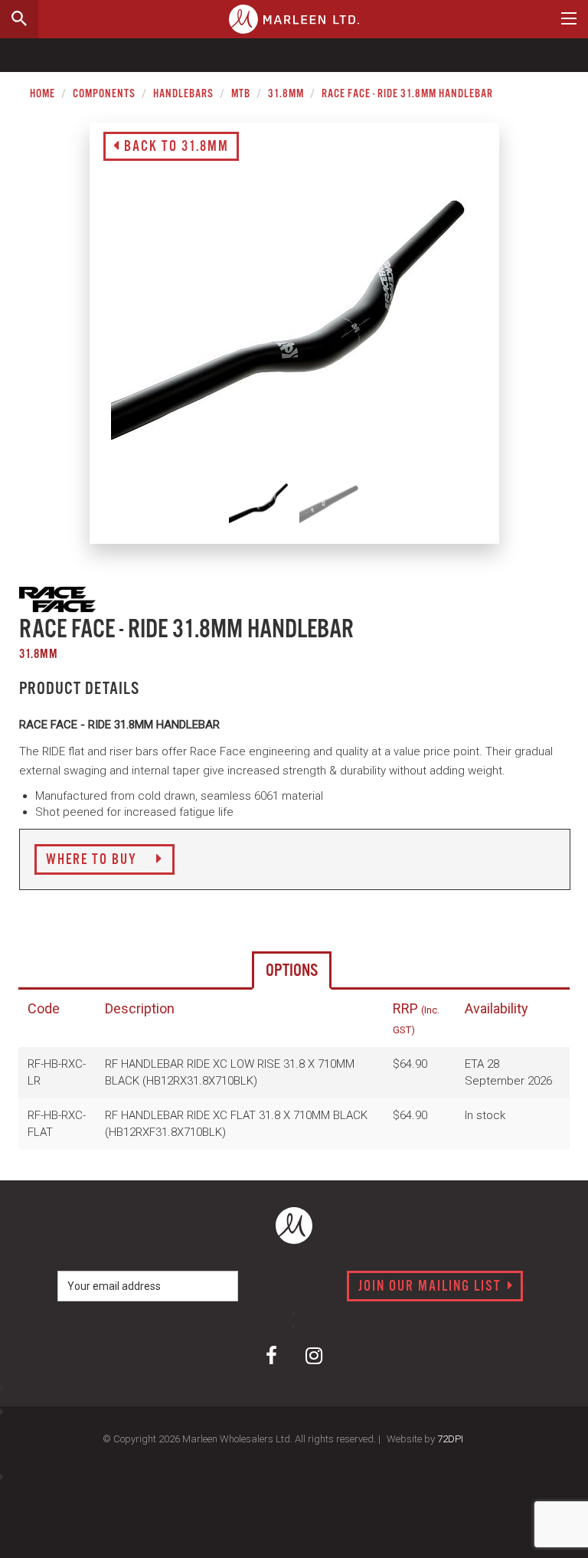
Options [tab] (292, 971)
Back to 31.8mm (174, 147)
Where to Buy (93, 860)
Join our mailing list (431, 1287)
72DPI (450, 1439)
